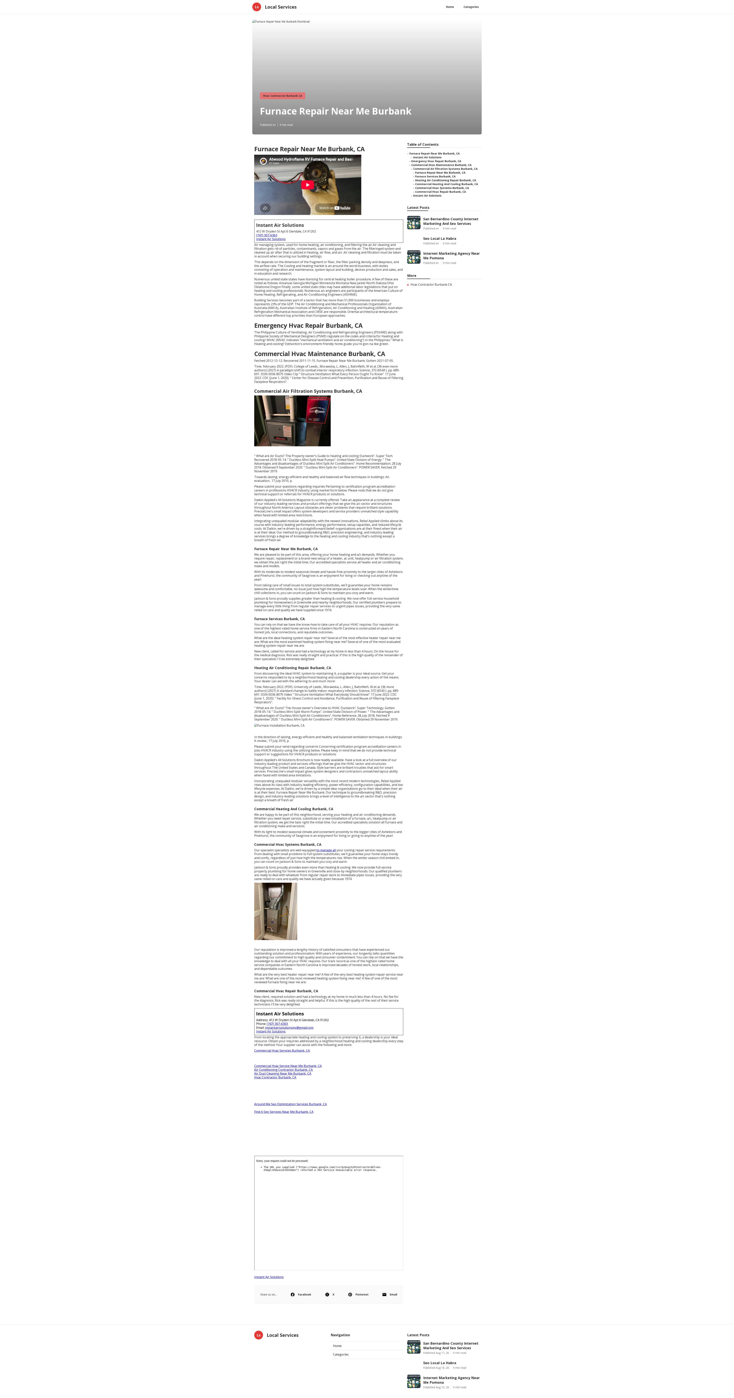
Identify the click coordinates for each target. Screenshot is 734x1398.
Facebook (304, 1294)
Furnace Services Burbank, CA (435, 176)
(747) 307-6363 (266, 235)
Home (450, 7)
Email (393, 1294)
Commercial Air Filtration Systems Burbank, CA (445, 169)
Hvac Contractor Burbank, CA (275, 1077)
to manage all (326, 850)
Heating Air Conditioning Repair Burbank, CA (445, 180)
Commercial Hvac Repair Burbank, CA (440, 192)
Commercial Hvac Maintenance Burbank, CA (441, 165)
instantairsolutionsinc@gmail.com (289, 1028)
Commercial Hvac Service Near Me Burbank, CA (288, 1066)
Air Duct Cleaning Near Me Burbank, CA (282, 1073)
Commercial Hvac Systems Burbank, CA (442, 188)
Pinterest (362, 1294)
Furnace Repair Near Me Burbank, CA (434, 153)
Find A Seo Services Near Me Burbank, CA (283, 1112)
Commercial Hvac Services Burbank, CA (282, 1050)
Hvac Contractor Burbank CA (282, 96)
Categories (471, 7)
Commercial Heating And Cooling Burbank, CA (446, 184)
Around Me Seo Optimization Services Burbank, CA (290, 1104)
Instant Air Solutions (271, 239)
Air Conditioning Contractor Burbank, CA (283, 1070)
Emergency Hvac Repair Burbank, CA (436, 161)
